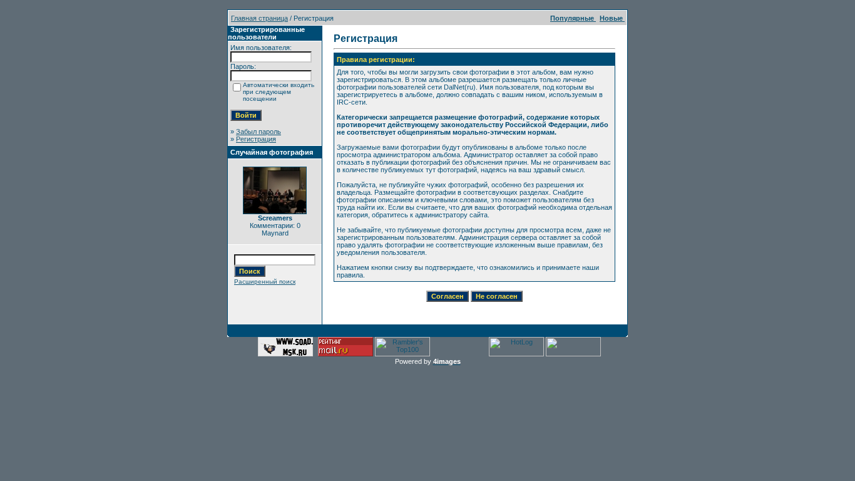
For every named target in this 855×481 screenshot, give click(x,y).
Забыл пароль (258, 131)
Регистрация (256, 139)
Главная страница (259, 18)
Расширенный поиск (264, 281)
